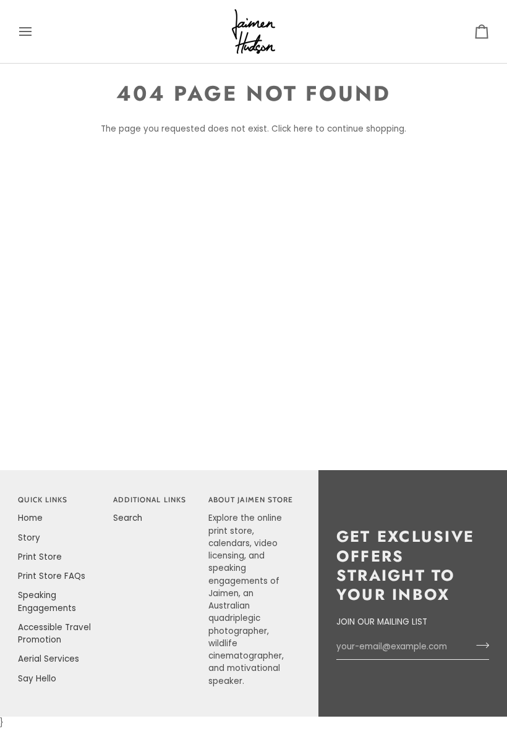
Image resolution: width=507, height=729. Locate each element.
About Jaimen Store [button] (250, 499)
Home (30, 518)
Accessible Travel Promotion (54, 634)
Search (127, 518)
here (303, 129)
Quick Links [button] (43, 499)
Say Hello (37, 679)
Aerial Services (48, 659)
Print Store (40, 557)
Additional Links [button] (149, 499)
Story (29, 538)
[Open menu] (36, 31)
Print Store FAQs (51, 576)
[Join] (479, 645)
